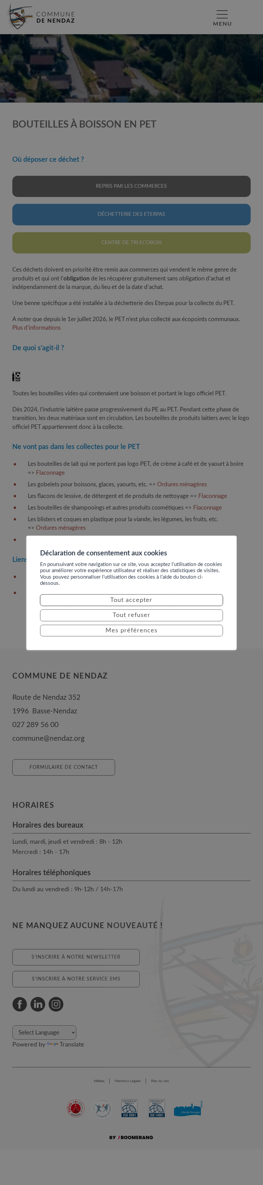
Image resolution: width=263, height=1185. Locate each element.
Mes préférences (131, 631)
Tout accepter (131, 600)
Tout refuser (131, 615)
